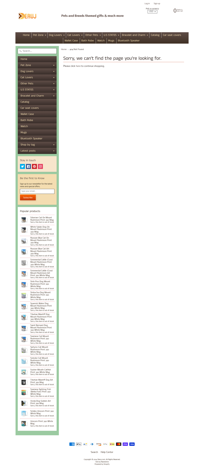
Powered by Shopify (102, 464)
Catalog (155, 35)
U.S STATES (112, 35)
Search (94, 452)
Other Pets (93, 35)
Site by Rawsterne (102, 462)
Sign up (157, 4)
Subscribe (27, 197)
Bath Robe (87, 41)
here (78, 66)
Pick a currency (152, 9)
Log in (147, 4)
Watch (101, 41)
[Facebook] (28, 166)
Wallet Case (71, 41)
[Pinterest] (34, 166)
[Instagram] (40, 166)
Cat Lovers (75, 35)
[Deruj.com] (29, 16)
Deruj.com (101, 459)
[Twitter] (22, 166)
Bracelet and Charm (135, 35)
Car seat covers (172, 35)
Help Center (107, 452)
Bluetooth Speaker (129, 41)
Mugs (111, 41)
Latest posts (39, 151)
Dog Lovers (57, 35)
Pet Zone (40, 35)
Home (26, 35)
